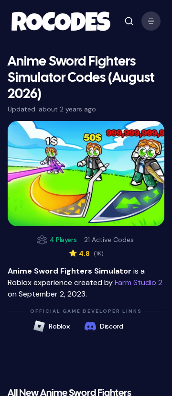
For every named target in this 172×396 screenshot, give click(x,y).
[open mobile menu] (129, 21)
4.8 (86, 253)
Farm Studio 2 (138, 282)
